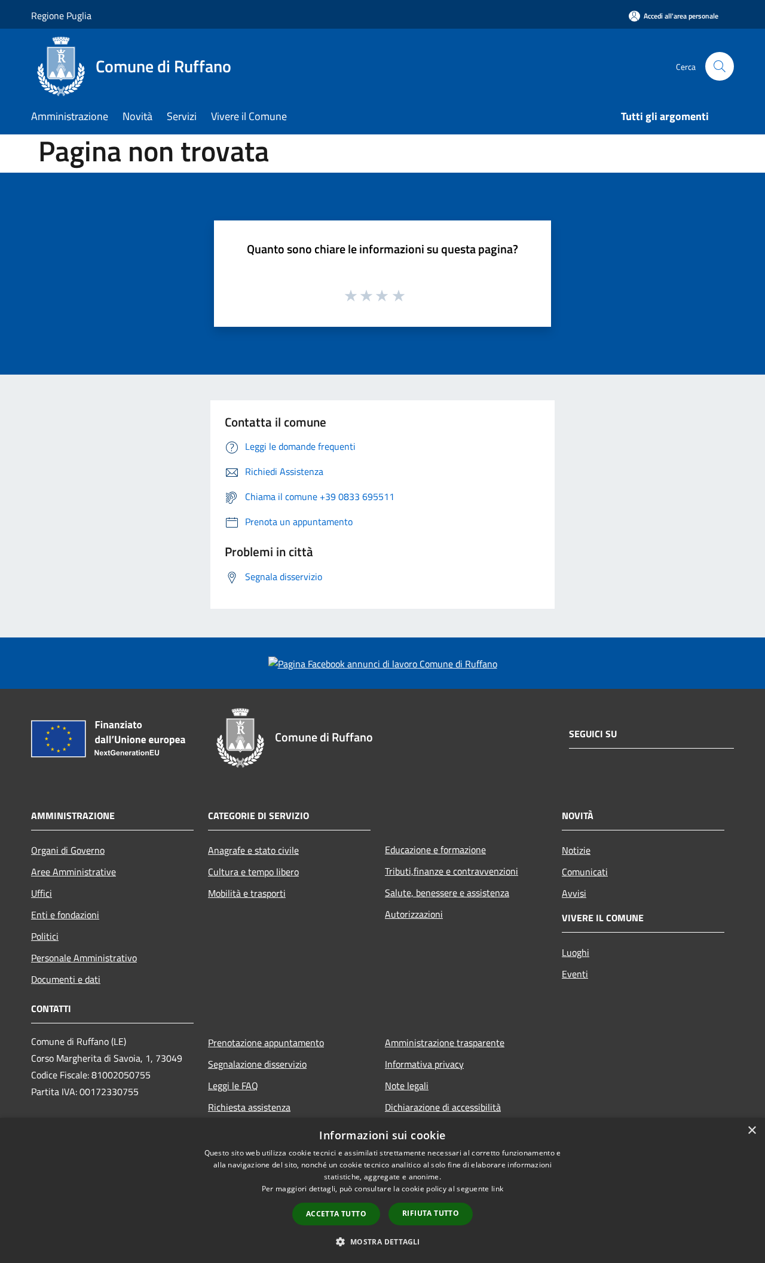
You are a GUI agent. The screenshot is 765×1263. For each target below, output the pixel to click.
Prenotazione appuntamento (266, 1042)
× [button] (751, 1130)
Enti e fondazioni (65, 915)
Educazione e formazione (435, 849)
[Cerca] (719, 66)
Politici (45, 936)
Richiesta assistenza (249, 1107)
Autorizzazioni (414, 914)
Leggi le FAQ (233, 1085)
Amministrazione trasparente (444, 1042)
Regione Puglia (61, 15)
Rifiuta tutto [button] (430, 1213)
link (497, 1189)
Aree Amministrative (73, 872)
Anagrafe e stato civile (253, 850)
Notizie (576, 850)
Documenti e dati (65, 979)
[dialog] (382, 1190)
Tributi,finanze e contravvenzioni (451, 871)
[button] (382, 1241)
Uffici (41, 893)
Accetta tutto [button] (336, 1214)
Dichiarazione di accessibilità (443, 1107)
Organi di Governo (68, 850)
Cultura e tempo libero (253, 872)
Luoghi (575, 952)
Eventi (575, 974)
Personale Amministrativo (84, 958)
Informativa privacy (424, 1064)
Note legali (407, 1085)
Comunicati (585, 872)
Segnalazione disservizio (257, 1064)
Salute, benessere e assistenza (447, 892)
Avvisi (574, 893)
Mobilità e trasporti (247, 893)
